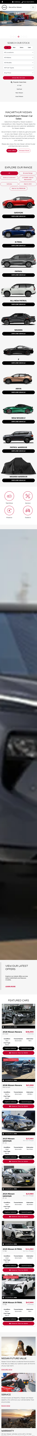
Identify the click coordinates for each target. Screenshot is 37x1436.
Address (17, 2)
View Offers (12, 150)
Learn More (10, 986)
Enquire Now (6, 1369)
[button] (33, 7)
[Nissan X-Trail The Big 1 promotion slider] (18, 36)
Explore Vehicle (18, 216)
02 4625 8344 (29, 2)
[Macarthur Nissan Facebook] (2, 2)
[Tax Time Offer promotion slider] (11, 36)
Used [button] (29, 47)
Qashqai (19, 89)
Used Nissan (19, 96)
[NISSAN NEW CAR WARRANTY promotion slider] (13, 36)
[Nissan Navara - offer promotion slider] (21, 36)
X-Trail (19, 85)
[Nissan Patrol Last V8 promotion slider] (26, 36)
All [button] (7, 47)
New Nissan (19, 93)
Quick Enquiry (27, 1048)
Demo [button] (21, 47)
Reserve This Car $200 (19, 1053)
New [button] (14, 47)
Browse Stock (24, 150)
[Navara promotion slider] (23, 36)
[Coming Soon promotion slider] (16, 36)
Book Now (5, 1406)
